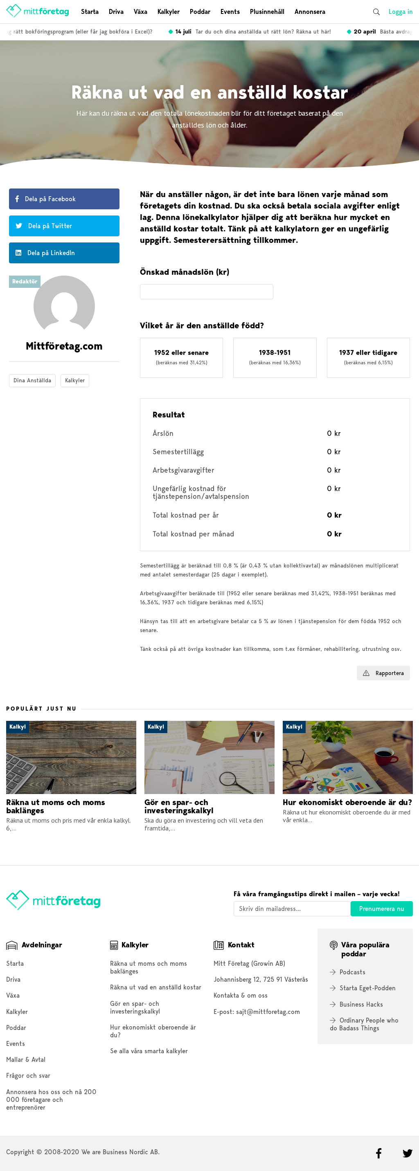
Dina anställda (32, 380)
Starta (90, 12)
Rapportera (389, 673)
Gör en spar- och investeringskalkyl (135, 1007)
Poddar (200, 12)
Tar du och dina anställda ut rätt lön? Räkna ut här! (246, 31)
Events (230, 12)
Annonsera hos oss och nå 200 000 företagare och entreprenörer (51, 1099)
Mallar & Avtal (25, 1059)
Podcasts (352, 972)
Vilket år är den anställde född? (202, 326)
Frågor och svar (28, 1075)
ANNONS (149, 668)
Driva (116, 12)
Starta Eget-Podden (368, 988)
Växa (140, 12)
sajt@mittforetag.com (268, 1012)
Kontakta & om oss (241, 995)
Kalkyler (169, 12)
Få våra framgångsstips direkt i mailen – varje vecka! (317, 894)
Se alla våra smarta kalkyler (149, 1051)
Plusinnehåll (267, 12)
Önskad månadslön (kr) (184, 272)
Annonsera (310, 12)
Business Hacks (361, 1004)
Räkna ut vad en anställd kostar (155, 987)
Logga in (401, 12)
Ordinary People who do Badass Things (364, 1024)
